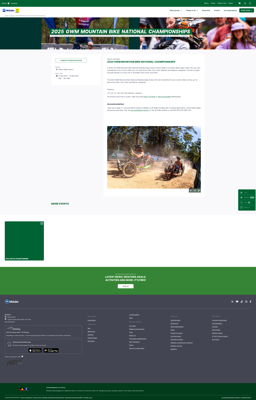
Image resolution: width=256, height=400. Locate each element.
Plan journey (175, 10)
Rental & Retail (92, 338)
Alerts (206, 3)
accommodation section (140, 110)
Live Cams (132, 326)
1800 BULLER (11, 317)
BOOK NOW (245, 10)
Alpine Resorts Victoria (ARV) (73, 397)
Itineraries (206, 10)
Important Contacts (177, 339)
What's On (132, 335)
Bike (89, 328)
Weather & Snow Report (136, 329)
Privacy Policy (37, 397)
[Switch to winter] (9, 3)
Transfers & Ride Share (219, 320)
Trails (131, 332)
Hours (213, 3)
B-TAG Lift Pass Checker (220, 336)
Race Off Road (149, 97)
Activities (90, 334)
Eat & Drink (91, 341)
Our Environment (176, 336)
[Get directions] (10, 322)
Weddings (174, 349)
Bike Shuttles (216, 330)
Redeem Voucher (217, 333)
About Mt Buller (175, 320)
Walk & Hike (91, 331)
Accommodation (230, 10)
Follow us (17, 259)
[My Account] (245, 3)
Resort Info (222, 3)
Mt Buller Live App (176, 346)
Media (172, 330)
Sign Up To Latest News (136, 348)
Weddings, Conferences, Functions (182, 342)
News (231, 3)
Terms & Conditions (26, 397)
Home (6, 15)
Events (217, 10)
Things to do (191, 10)
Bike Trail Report (134, 342)
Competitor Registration (71, 60)
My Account (215, 339)
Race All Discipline (164, 97)
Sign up (126, 286)
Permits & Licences (177, 333)
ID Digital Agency (246, 397)
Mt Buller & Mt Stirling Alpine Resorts (53, 397)
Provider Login (87, 397)
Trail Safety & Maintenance (137, 338)
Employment (174, 323)
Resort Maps (92, 320)
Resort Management (177, 326)
